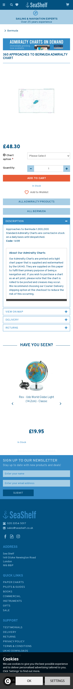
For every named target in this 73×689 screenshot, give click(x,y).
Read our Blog (11, 536)
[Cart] (67, 4)
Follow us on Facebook (5, 536)
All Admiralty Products (36, 201)
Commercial (12, 596)
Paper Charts (13, 582)
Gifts (6, 605)
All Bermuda (36, 211)
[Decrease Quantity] (30, 168)
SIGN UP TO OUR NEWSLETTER (32, 462)
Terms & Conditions (17, 646)
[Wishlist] (17, 4)
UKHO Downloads (15, 651)
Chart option (8, 157)
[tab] (36, 221)
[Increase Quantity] (66, 168)
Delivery (9, 632)
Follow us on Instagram (18, 536)
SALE (6, 610)
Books (7, 591)
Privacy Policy (14, 641)
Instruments (12, 601)
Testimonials (12, 627)
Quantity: (9, 168)
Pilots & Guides (14, 587)
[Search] (11, 4)
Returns (9, 637)
